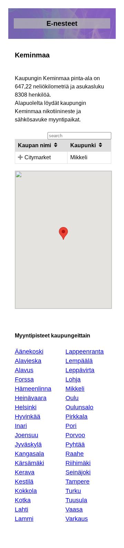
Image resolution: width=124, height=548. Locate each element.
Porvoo (75, 435)
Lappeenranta (84, 351)
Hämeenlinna (33, 388)
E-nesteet (62, 23)
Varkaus (76, 518)
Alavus (24, 370)
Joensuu (26, 435)
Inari (21, 425)
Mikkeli (74, 388)
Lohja (73, 379)
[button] (63, 233)
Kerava (24, 472)
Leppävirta (79, 370)
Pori (70, 425)
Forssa (24, 379)
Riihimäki (78, 463)
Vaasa (74, 509)
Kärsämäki (29, 463)
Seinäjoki (78, 472)
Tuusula (76, 500)
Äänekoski (29, 351)
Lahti (21, 509)
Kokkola (26, 490)
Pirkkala (76, 416)
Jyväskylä (28, 444)
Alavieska (28, 360)
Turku (73, 490)
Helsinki (26, 407)
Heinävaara (30, 398)
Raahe (74, 453)
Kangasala (29, 453)
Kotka (23, 500)
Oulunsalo (79, 407)
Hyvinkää (27, 416)
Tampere (77, 481)
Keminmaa (32, 55)
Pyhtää (75, 444)
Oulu (72, 398)
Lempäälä (79, 360)
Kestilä (24, 481)
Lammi (24, 518)
